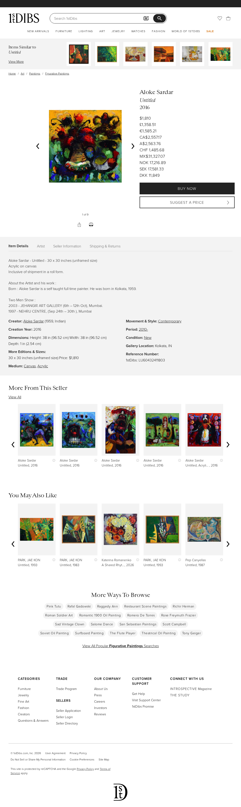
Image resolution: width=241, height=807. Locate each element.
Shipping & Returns (105, 246)
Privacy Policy (78, 753)
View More (16, 61)
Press (98, 695)
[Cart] (228, 18)
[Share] (79, 224)
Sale (210, 31)
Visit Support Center (146, 700)
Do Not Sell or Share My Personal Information (38, 759)
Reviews (100, 714)
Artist (41, 246)
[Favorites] (220, 18)
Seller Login (64, 717)
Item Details (18, 246)
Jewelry (118, 31)
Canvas (30, 365)
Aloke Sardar (33, 321)
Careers (99, 701)
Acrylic (42, 365)
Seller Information (67, 246)
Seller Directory (67, 723)
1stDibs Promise (143, 706)
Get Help (138, 693)
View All (14, 397)
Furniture (64, 31)
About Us (101, 688)
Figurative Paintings (57, 73)
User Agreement (55, 753)
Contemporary (169, 321)
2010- (143, 329)
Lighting (86, 31)
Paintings (34, 73)
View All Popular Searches (120, 645)
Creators (24, 714)
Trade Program (66, 688)
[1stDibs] (23, 18)
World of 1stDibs (186, 31)
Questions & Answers (33, 720)
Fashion (158, 31)
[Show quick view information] (53, 460)
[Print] (91, 224)
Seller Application (68, 710)
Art (102, 31)
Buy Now (187, 188)
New (148, 337)
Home (12, 73)
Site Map (104, 759)
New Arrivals (38, 31)
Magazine (191, 688)
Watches (138, 31)
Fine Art (23, 701)
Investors (100, 707)
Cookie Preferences (82, 759)
